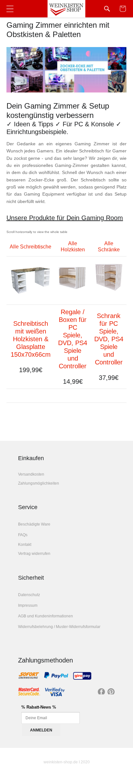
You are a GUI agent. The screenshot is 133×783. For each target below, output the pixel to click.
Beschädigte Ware (34, 524)
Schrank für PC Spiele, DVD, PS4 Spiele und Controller (108, 339)
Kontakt (24, 544)
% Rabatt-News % (38, 707)
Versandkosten (31, 474)
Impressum (27, 605)
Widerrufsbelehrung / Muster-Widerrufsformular (59, 626)
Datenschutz (29, 595)
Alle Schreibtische (30, 246)
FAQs (22, 535)
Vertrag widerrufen (34, 553)
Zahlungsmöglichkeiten (38, 483)
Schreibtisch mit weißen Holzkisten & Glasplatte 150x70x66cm (31, 339)
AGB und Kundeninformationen (45, 616)
